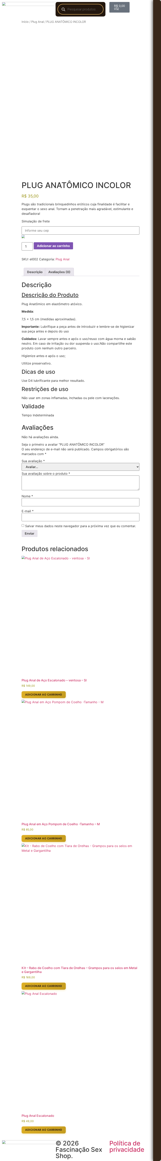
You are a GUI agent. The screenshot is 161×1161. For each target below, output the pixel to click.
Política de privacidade (126, 1146)
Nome (27, 496)
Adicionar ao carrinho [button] (43, 694)
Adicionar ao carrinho (53, 246)
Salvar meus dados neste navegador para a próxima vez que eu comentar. (80, 526)
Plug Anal (37, 22)
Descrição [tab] (35, 272)
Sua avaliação (33, 461)
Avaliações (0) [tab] (59, 272)
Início (25, 22)
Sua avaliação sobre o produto (46, 473)
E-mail (28, 511)
